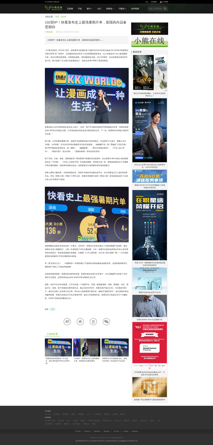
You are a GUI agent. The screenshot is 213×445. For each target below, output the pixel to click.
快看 (52, 309)
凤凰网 (115, 414)
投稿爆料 (154, 2)
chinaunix (117, 421)
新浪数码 (65, 414)
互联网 (70, 9)
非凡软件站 (143, 421)
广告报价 (125, 431)
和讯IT (152, 421)
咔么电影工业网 (50, 421)
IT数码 (122, 9)
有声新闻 (135, 9)
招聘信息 (106, 431)
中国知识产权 (107, 421)
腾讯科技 (107, 414)
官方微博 (165, 2)
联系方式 (87, 431)
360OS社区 (76, 424)
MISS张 (59, 32)
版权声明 (97, 431)
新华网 (122, 414)
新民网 (135, 421)
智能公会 (86, 424)
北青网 (75, 421)
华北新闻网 (48, 424)
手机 (80, 9)
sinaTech (48, 414)
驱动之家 (61, 421)
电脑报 (82, 421)
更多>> (94, 424)
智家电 (109, 9)
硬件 (89, 9)
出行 (99, 9)
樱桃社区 (67, 424)
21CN (89, 414)
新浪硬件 (57, 414)
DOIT (68, 421)
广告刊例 (116, 431)
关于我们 (78, 431)
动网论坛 (127, 421)
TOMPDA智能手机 (94, 421)
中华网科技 (97, 414)
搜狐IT (73, 414)
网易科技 (81, 414)
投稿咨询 (135, 431)
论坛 (146, 2)
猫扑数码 (58, 424)
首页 (57, 17)
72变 (158, 421)
